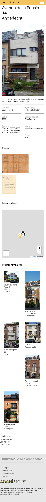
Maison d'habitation (32, 110)
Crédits (5, 476)
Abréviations (7, 471)
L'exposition (5, 444)
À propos (5, 468)
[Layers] (6, 253)
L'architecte (5, 436)
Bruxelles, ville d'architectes (22, 459)
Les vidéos (5, 442)
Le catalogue (6, 439)
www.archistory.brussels (24, 492)
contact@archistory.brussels (9, 494)
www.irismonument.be (34, 128)
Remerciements (8, 473)
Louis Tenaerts (7, 110)
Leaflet (33, 257)
